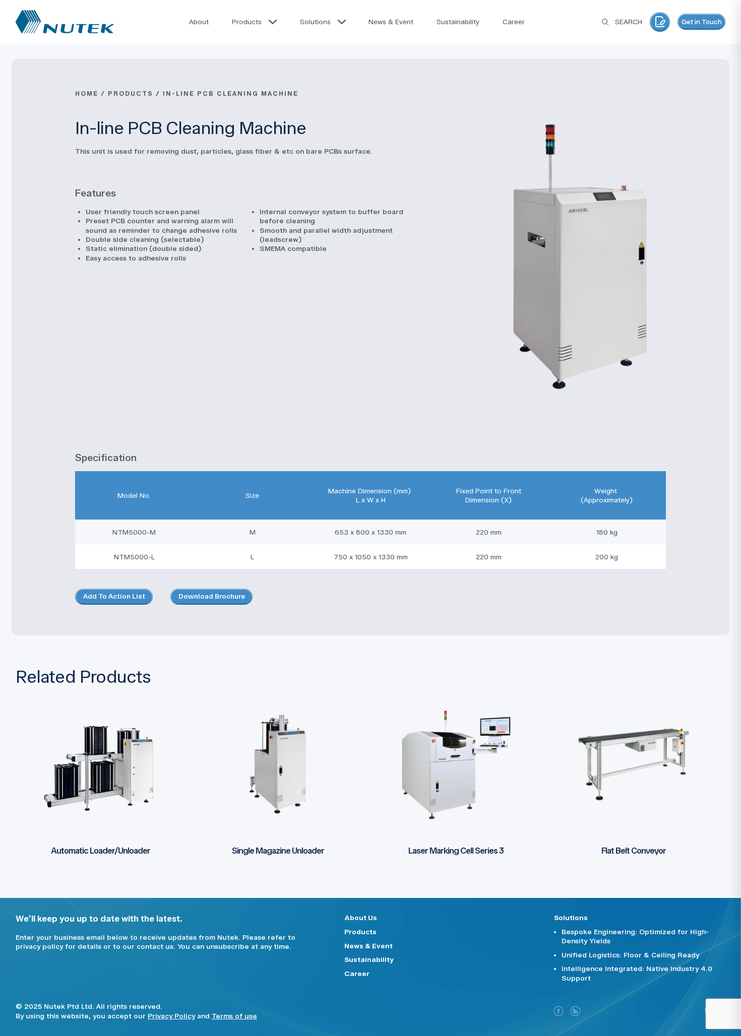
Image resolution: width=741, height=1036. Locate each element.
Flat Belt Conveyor (633, 851)
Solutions (571, 918)
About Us (360, 918)
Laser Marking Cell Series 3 (456, 851)
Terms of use (234, 1016)
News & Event (368, 946)
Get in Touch (702, 22)
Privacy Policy (171, 1016)
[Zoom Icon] (580, 257)
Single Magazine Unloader (278, 851)
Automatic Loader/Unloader (100, 851)
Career (356, 973)
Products (360, 932)
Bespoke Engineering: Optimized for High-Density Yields (635, 936)
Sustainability (369, 959)
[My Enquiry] (659, 22)
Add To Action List (114, 596)
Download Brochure (211, 596)
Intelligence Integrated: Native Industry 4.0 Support (637, 973)
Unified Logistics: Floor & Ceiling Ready (630, 955)
